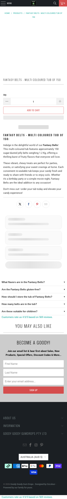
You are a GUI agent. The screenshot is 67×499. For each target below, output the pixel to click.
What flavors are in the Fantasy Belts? (23, 282)
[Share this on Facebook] (28, 204)
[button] (33, 119)
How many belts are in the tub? (19, 304)
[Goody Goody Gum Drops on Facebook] (30, 445)
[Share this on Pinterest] (37, 204)
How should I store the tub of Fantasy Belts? (27, 296)
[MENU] (1, 3)
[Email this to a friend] (45, 204)
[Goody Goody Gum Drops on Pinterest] (41, 445)
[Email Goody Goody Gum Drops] (24, 445)
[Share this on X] (20, 204)
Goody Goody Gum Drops (22, 484)
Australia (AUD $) (31, 457)
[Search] (55, 3)
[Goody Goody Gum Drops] (33, 3)
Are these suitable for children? (19, 311)
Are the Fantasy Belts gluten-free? (21, 289)
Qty (5, 95)
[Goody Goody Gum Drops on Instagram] (36, 445)
